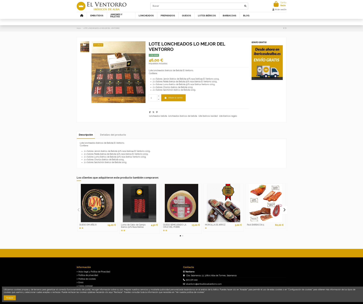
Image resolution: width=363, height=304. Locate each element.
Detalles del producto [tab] (113, 134)
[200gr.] (124, 230)
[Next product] (285, 28)
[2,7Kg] (82, 228)
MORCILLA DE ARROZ (215, 225)
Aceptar (9, 298)
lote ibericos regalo (228, 116)
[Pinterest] (157, 112)
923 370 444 (192, 280)
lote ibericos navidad (208, 116)
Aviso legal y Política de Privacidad (94, 272)
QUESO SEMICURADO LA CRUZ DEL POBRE (174, 226)
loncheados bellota (158, 116)
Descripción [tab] (86, 134)
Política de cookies (87, 279)
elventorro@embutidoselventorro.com (204, 284)
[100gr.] (122, 230)
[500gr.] (164, 230)
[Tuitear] (153, 112)
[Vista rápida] (97, 221)
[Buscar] (245, 6)
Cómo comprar (85, 286)
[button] (180, 235)
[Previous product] (284, 28)
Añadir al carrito (175, 98)
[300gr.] (206, 228)
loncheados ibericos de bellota (182, 116)
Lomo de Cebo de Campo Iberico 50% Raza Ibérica (133, 226)
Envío (80, 282)
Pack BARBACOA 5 (255, 225)
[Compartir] (150, 112)
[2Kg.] (166, 230)
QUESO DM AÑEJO (88, 225)
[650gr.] (80, 228)
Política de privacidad (88, 275)
